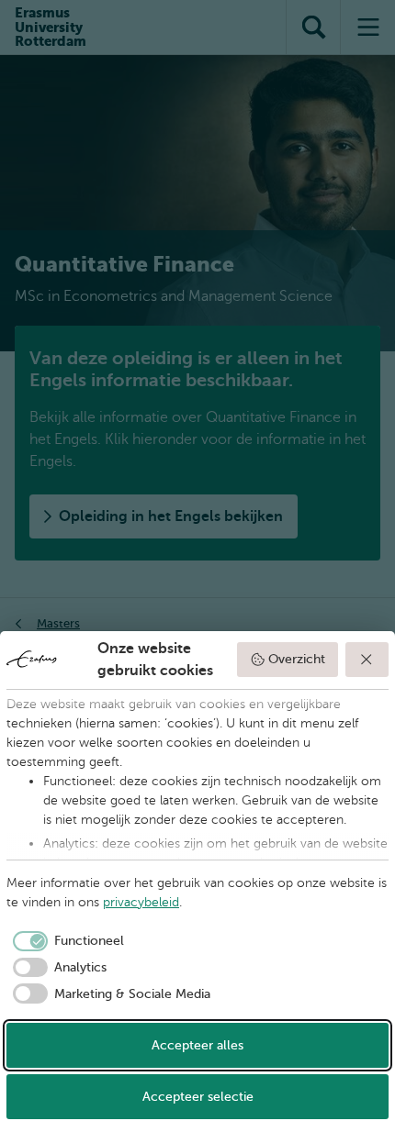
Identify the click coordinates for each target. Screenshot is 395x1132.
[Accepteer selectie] (367, 659)
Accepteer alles (197, 1045)
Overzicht (296, 659)
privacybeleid (141, 902)
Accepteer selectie (198, 1097)
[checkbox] (65, 941)
